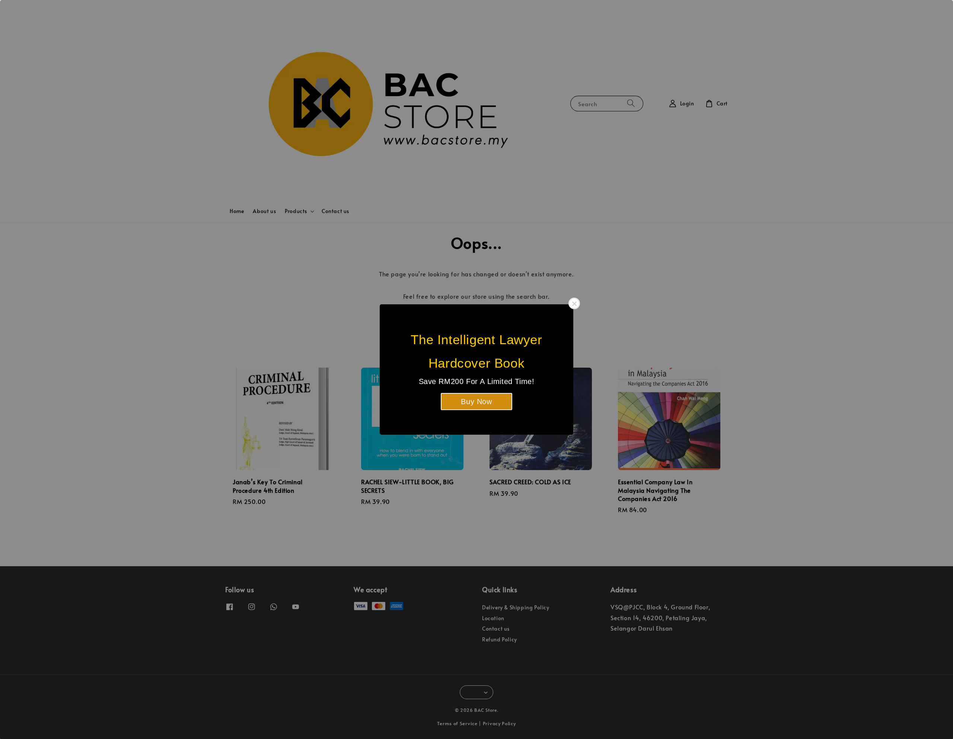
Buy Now (476, 401)
